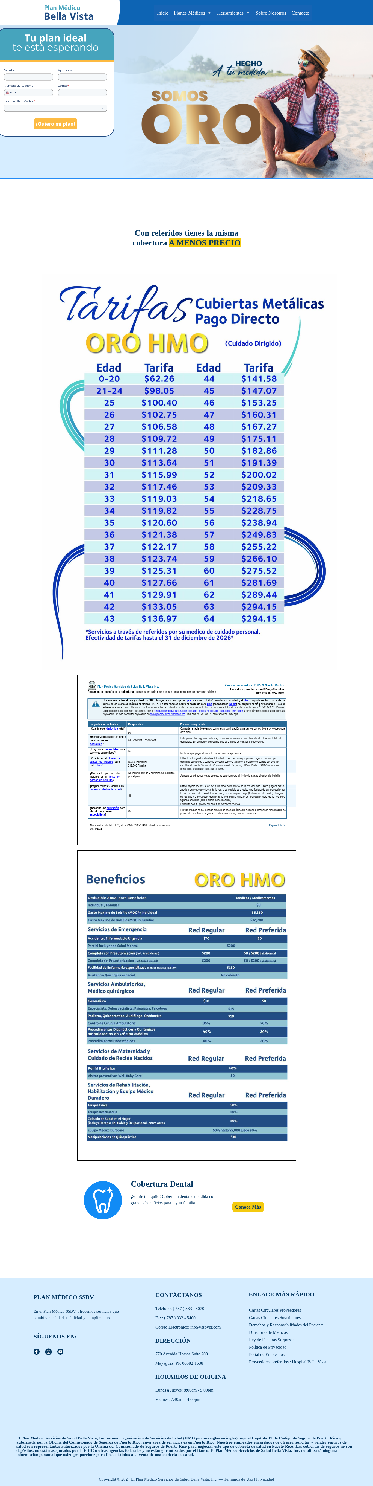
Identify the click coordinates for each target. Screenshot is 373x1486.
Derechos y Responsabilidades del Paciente (286, 1325)
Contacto (300, 13)
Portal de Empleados (267, 1354)
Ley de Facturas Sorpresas (271, 1339)
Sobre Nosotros (271, 13)
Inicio (162, 13)
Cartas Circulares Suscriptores (275, 1317)
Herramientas (230, 13)
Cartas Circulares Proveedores (275, 1310)
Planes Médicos (189, 13)
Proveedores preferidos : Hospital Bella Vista (287, 1362)
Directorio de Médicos (268, 1332)
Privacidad (265, 1479)
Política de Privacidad (267, 1347)
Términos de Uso (239, 1479)
